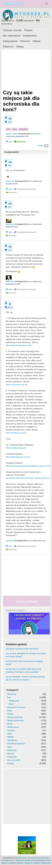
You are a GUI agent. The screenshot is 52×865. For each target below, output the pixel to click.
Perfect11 (10, 227)
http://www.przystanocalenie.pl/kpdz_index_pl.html (29, 466)
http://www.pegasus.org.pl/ (18, 457)
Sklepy (20, 46)
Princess (25, 41)
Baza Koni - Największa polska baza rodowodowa (25, 860)
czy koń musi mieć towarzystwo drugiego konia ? (24, 662)
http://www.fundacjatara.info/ (19, 345)
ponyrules (20, 136)
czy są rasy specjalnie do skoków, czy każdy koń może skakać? (26, 655)
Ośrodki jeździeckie (16, 743)
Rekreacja (11, 750)
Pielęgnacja (14, 700)
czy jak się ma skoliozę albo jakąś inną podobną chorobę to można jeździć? (23, 670)
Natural (10, 753)
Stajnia (10, 714)
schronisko (23, 129)
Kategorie (12, 690)
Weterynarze (13, 727)
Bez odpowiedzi (11, 35)
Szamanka (10, 284)
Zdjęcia (36, 41)
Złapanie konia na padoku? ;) (16, 610)
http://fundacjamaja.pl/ (16, 448)
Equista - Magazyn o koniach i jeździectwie (34, 863)
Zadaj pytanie (10, 41)
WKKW (10, 737)
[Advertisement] (25, 69)
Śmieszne (8, 46)
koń (8, 129)
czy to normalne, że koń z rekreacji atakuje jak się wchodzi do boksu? (25, 678)
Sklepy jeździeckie (15, 720)
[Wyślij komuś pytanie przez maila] (46, 145)
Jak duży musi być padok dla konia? (22, 648)
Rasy (9, 710)
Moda (9, 724)
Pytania (28, 30)
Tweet (40, 145)
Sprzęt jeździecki (15, 717)
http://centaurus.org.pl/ (16, 433)
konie (14, 129)
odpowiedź (10, 181)
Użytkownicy (30, 35)
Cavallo (9, 184)
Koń (34, 134)
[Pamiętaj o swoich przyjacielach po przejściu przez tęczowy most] (27, 845)
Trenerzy (11, 730)
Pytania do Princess (16, 707)
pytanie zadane (12, 134)
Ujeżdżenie (12, 740)
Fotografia (12, 757)
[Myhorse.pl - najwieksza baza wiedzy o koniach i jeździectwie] (26, 15)
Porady (10, 763)
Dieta (11, 704)
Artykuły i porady (12, 30)
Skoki (9, 733)
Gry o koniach (13, 760)
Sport (9, 747)
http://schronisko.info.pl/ (16, 384)
